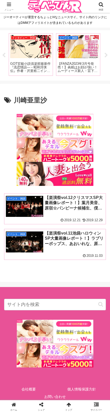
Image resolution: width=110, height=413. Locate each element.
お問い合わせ (55, 397)
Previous (3, 55)
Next (106, 55)
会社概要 (28, 389)
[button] (100, 304)
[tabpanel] (29, 54)
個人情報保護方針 (81, 389)
